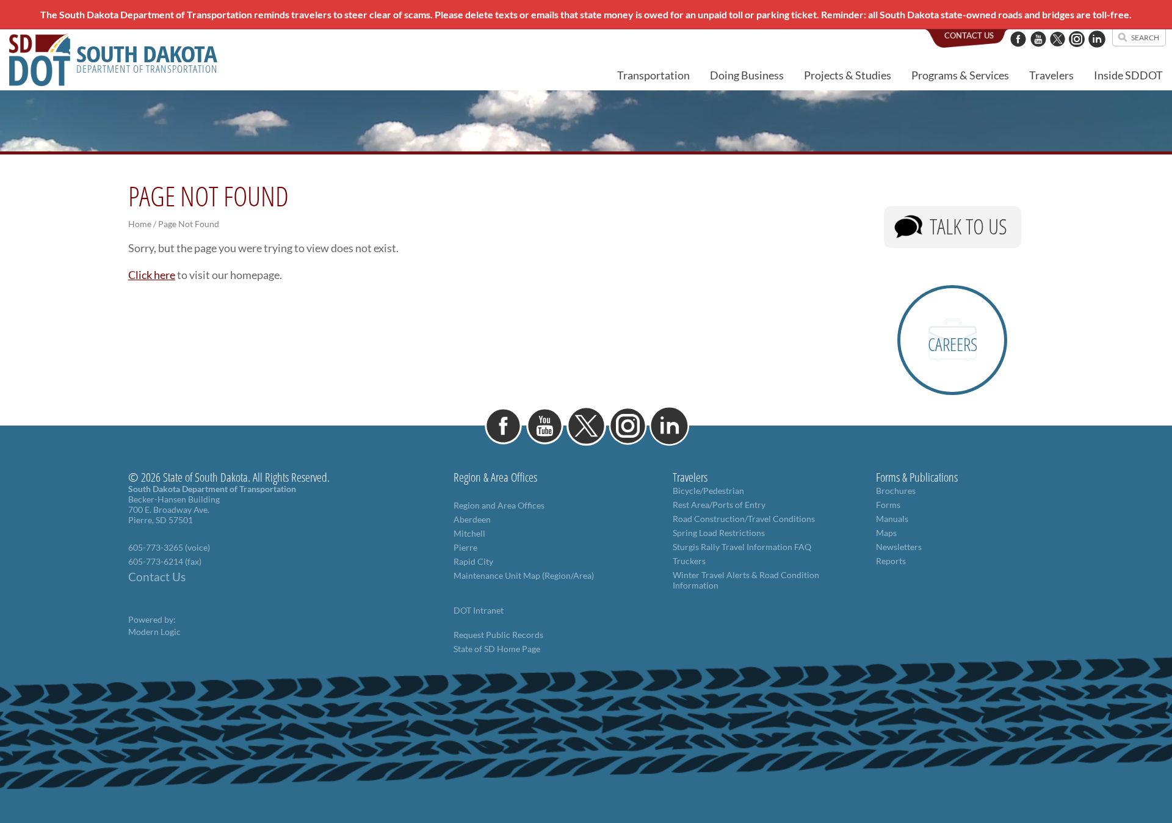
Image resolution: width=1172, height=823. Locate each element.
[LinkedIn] (1097, 53)
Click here (151, 274)
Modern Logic (154, 631)
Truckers (689, 561)
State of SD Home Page (497, 649)
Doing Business (747, 75)
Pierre (465, 547)
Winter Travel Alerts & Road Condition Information (746, 580)
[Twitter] (1057, 53)
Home (139, 224)
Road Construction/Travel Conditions (744, 518)
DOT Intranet (479, 610)
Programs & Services (960, 75)
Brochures (896, 490)
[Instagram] (1077, 53)
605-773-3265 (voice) (169, 547)
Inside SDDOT (1128, 75)
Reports (891, 561)
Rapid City (473, 561)
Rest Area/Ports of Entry (719, 504)
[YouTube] (1038, 53)
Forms (888, 504)
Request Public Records (498, 634)
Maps (886, 533)
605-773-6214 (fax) (164, 561)
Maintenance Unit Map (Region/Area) (524, 575)
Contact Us (157, 577)
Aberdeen (472, 519)
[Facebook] (1018, 53)
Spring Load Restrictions (719, 533)
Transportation (653, 75)
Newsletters (899, 547)
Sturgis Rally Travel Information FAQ (742, 547)
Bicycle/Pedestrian (708, 490)
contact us (969, 35)
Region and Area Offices (499, 505)
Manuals (892, 518)
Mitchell (469, 533)
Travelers (1051, 75)
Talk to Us (968, 226)
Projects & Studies (847, 75)
